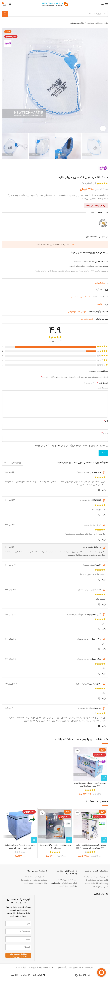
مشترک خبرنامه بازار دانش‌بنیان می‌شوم (18, 955)
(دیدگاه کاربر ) (89, 183)
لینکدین (72, 886)
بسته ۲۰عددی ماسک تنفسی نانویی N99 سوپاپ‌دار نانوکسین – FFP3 (90, 846)
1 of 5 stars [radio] (93, 383)
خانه (106, 23)
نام (106, 421)
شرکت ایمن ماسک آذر (80, 297)
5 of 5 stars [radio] (85, 383)
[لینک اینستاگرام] (89, 975)
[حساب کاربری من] (10, 4)
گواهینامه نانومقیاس (77, 311)
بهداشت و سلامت (94, 23)
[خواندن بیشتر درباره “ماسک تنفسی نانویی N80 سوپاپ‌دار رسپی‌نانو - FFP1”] (69, 840)
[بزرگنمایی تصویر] (103, 128)
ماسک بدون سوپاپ (80, 271)
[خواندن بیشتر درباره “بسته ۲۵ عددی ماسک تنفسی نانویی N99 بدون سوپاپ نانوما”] (104, 778)
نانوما (99, 304)
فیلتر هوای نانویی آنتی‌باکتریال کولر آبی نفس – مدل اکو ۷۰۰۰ (19, 847)
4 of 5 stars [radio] (87, 383)
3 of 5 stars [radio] (89, 383)
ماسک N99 (95, 271)
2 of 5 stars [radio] (91, 383)
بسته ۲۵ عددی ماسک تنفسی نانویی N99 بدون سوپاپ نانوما (90, 784)
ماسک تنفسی (64, 271)
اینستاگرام (55, 883)
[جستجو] (5, 14)
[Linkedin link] (80, 975)
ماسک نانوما (41, 271)
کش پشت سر (87, 319)
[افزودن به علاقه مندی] (77, 751)
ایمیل (105, 433)
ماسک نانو (52, 271)
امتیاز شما (102, 383)
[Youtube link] (84, 975)
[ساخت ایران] (103, 223)
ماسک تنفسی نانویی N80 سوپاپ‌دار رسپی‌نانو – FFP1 (55, 847)
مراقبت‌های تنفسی (76, 23)
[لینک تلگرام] (76, 975)
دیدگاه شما (102, 387)
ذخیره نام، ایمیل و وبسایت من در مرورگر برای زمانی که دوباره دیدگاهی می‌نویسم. (70, 445)
